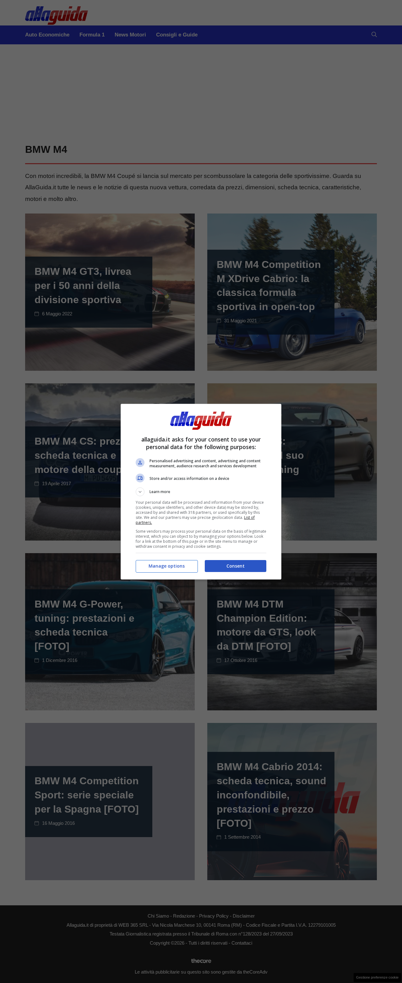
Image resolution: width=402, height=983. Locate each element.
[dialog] (201, 492)
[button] (201, 491)
